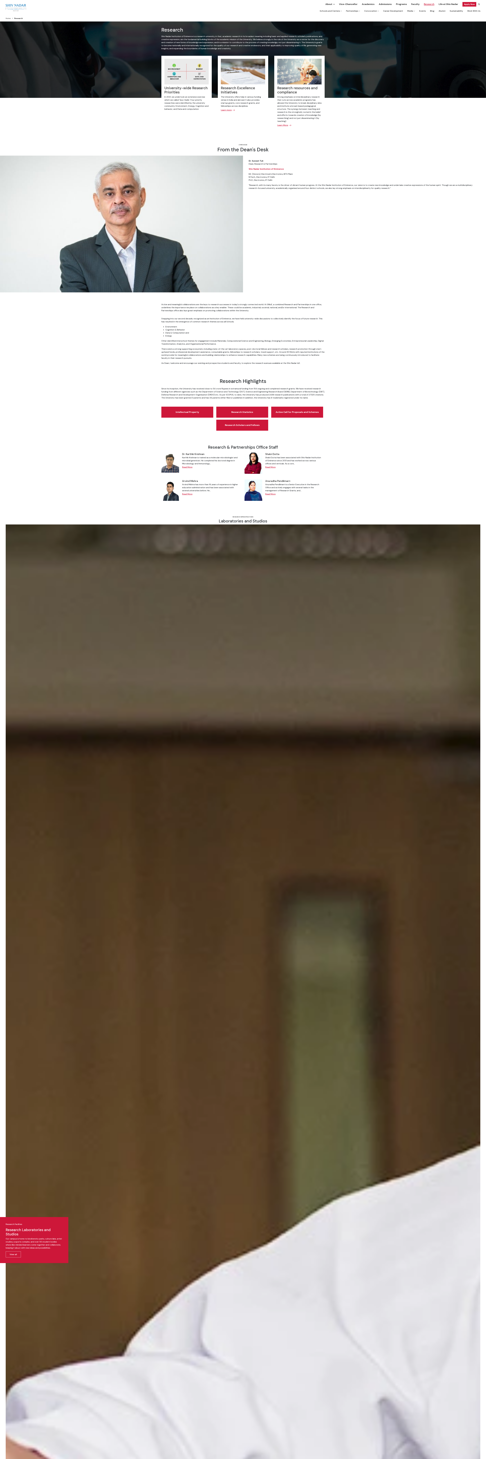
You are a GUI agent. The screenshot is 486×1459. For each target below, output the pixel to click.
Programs (401, 4)
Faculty (415, 4)
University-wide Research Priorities (186, 90)
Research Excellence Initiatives (238, 90)
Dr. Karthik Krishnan (193, 454)
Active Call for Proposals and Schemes (297, 412)
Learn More (282, 125)
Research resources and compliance (297, 90)
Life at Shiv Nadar (448, 4)
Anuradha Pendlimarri (277, 481)
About (328, 4)
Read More (187, 467)
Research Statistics (242, 412)
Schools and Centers (330, 11)
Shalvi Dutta (272, 454)
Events (422, 11)
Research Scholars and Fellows (242, 425)
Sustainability (456, 11)
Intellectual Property (187, 412)
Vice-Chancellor (348, 4)
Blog (432, 11)
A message (243, 145)
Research (429, 4)
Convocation (370, 11)
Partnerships (352, 11)
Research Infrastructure (243, 517)
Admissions (385, 4)
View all (13, 1254)
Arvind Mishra (190, 481)
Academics (368, 4)
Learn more (226, 110)
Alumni (442, 11)
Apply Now (469, 4)
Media (410, 11)
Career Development (393, 11)
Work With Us (473, 11)
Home (8, 18)
